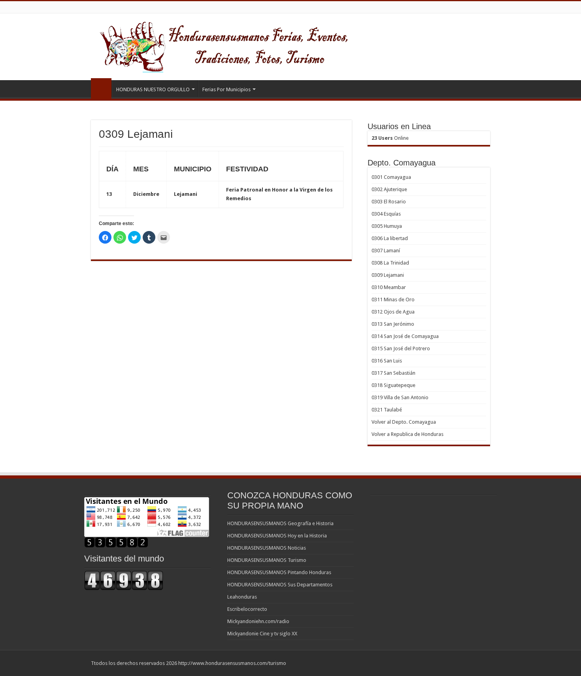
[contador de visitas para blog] (123, 580)
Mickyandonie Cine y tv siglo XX (262, 634)
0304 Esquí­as (386, 214)
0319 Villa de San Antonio (400, 397)
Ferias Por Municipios (226, 89)
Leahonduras (242, 597)
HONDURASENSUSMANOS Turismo (266, 560)
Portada (101, 88)
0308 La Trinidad (390, 263)
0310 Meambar (389, 287)
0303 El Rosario (389, 202)
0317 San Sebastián (393, 373)
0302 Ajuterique (389, 189)
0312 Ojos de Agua (393, 312)
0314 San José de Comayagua (405, 336)
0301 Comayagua (391, 177)
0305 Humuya (387, 226)
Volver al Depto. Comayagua (404, 422)
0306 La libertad (390, 238)
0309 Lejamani (388, 275)
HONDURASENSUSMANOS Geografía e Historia (280, 523)
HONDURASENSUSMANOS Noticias (266, 548)
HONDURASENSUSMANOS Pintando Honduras (279, 572)
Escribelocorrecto (247, 609)
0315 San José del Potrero (401, 348)
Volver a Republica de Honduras (407, 434)
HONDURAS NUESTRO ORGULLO (153, 89)
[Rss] (480, 663)
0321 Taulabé (387, 410)
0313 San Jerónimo (393, 324)
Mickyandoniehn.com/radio (258, 621)
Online (390, 138)
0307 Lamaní (386, 251)
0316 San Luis (387, 361)
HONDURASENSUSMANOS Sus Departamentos (279, 585)
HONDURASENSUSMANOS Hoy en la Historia (277, 536)
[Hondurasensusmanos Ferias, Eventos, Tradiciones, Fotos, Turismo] (240, 45)
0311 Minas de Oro (393, 299)
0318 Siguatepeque (393, 385)
